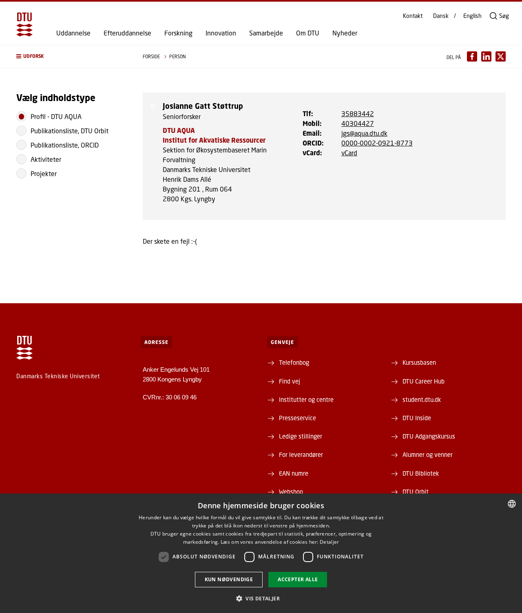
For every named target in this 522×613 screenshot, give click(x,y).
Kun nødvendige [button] (229, 579)
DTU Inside (417, 417)
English (472, 16)
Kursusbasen (419, 362)
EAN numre (293, 473)
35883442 (357, 113)
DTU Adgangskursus (429, 436)
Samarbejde (266, 33)
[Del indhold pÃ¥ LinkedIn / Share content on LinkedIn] (486, 56)
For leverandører (301, 454)
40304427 (357, 123)
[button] (71, 56)
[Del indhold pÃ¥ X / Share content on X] (500, 56)
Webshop (291, 491)
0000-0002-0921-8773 (377, 143)
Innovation (221, 33)
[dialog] (261, 553)
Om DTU (307, 33)
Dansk (441, 16)
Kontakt (412, 16)
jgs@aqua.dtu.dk (364, 133)
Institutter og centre (306, 399)
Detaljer (329, 541)
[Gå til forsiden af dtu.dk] (24, 24)
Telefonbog (294, 362)
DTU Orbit (416, 491)
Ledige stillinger (300, 436)
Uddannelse (73, 33)
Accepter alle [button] (298, 579)
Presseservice (297, 417)
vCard (349, 153)
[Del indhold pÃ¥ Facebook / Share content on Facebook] (472, 56)
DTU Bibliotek (421, 473)
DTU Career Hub (424, 381)
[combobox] (512, 504)
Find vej (289, 381)
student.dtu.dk (422, 399)
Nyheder (344, 33)
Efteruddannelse (127, 33)
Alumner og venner (428, 454)
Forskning (178, 33)
